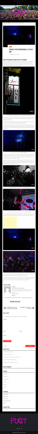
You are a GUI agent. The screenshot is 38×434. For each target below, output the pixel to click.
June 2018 (4, 381)
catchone (13, 297)
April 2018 (4, 387)
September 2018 (6, 379)
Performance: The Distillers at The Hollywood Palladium (11, 308)
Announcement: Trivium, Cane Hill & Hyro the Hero (11, 357)
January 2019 (5, 376)
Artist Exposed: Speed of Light (8, 351)
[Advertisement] (10, 222)
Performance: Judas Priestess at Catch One (26, 308)
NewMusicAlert (5, 396)
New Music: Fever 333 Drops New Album (9, 359)
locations (20, 297)
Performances (5, 398)
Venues (10, 46)
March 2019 (5, 373)
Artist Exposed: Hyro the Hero (8, 354)
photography (24, 297)
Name (4, 331)
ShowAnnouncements (6, 400)
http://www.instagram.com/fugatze (18, 288)
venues (31, 297)
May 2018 (4, 384)
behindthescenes (8, 297)
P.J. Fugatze (12, 54)
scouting (28, 297)
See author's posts (15, 293)
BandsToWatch (5, 394)
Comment (5, 319)
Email (20, 331)
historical (16, 297)
